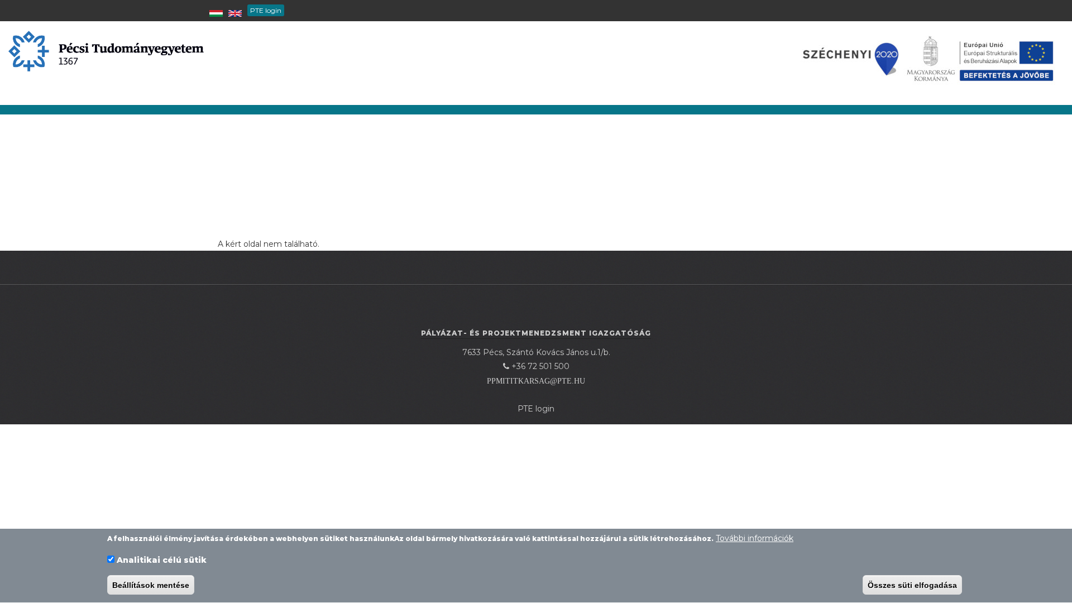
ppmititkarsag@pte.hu (536, 381)
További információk (754, 538)
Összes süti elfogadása (912, 585)
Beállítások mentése (150, 585)
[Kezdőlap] (106, 50)
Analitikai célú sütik (162, 561)
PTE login (265, 10)
